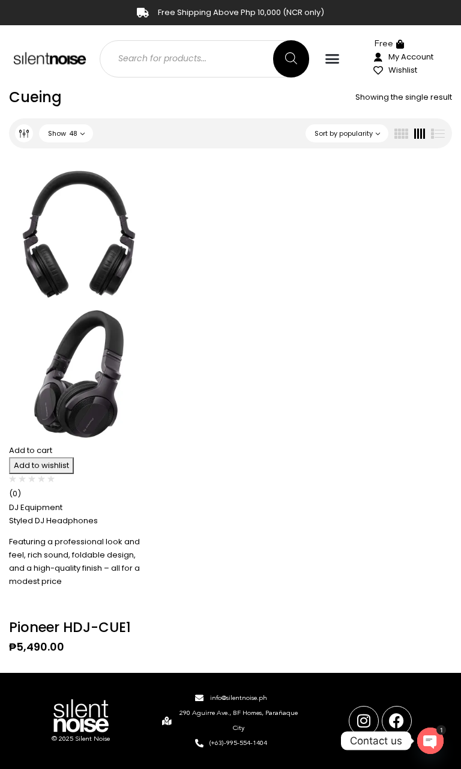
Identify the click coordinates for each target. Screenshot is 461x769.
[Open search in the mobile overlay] (204, 59)
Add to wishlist (41, 465)
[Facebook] (397, 721)
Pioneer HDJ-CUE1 (70, 627)
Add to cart (30, 450)
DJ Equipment (35, 507)
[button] (332, 58)
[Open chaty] (430, 741)
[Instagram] (364, 721)
